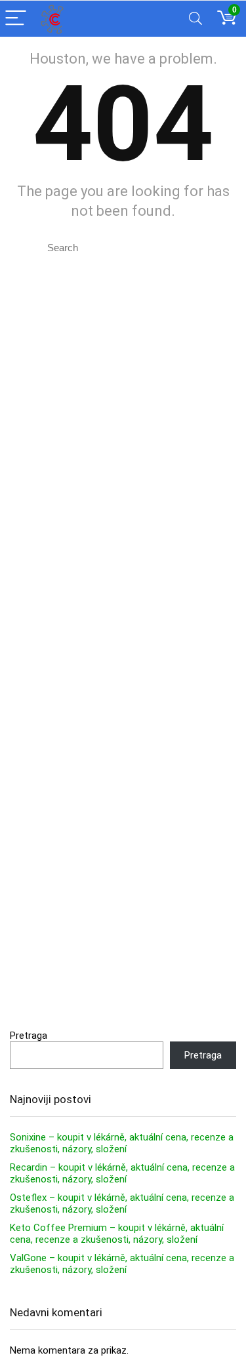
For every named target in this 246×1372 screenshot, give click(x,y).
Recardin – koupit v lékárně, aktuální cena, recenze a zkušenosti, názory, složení (122, 1173)
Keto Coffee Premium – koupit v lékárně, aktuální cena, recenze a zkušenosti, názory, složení (117, 1233)
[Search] (195, 18)
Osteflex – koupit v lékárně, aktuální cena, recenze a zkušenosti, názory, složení (122, 1203)
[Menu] (15, 18)
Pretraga (28, 1035)
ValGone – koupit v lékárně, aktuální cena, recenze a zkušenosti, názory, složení (122, 1264)
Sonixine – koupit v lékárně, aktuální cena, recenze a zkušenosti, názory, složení (122, 1143)
